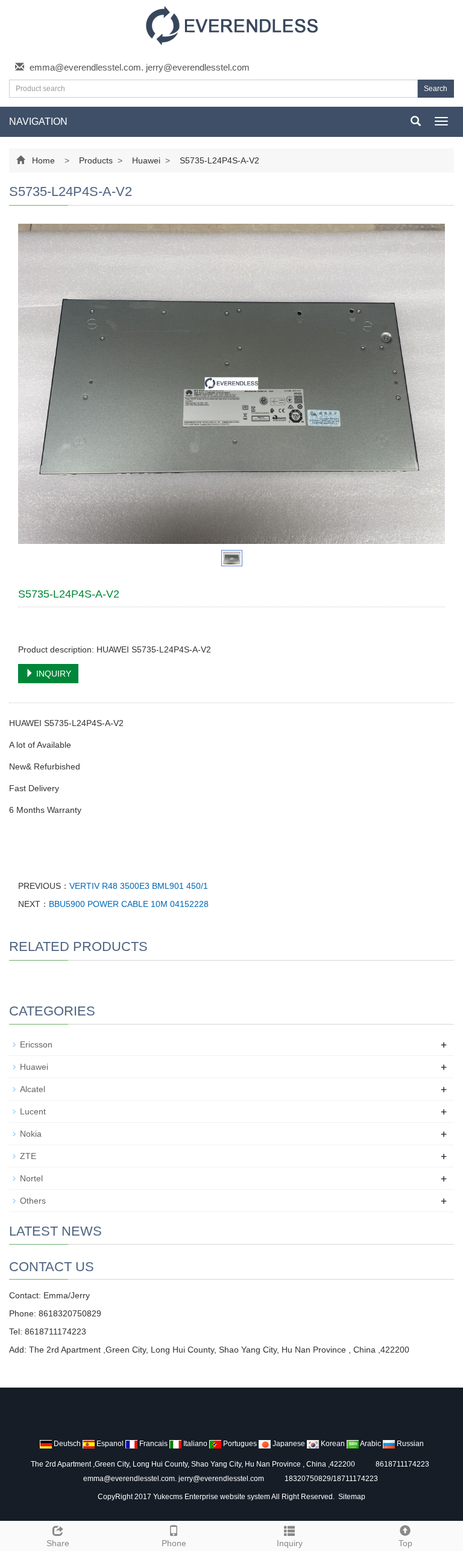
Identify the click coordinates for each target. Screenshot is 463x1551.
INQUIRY (52, 673)
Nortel (31, 1178)
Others (33, 1200)
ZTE (28, 1156)
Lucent (33, 1111)
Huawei (146, 160)
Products (96, 160)
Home (43, 160)
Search (435, 88)
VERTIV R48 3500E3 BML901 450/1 (138, 886)
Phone (174, 1543)
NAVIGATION (38, 121)
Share (57, 1543)
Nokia (31, 1134)
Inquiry (290, 1543)
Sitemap (351, 1497)
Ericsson (36, 1044)
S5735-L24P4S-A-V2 (218, 160)
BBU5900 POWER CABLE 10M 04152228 (129, 904)
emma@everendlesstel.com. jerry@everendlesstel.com (140, 67)
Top (405, 1543)
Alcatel (32, 1089)
